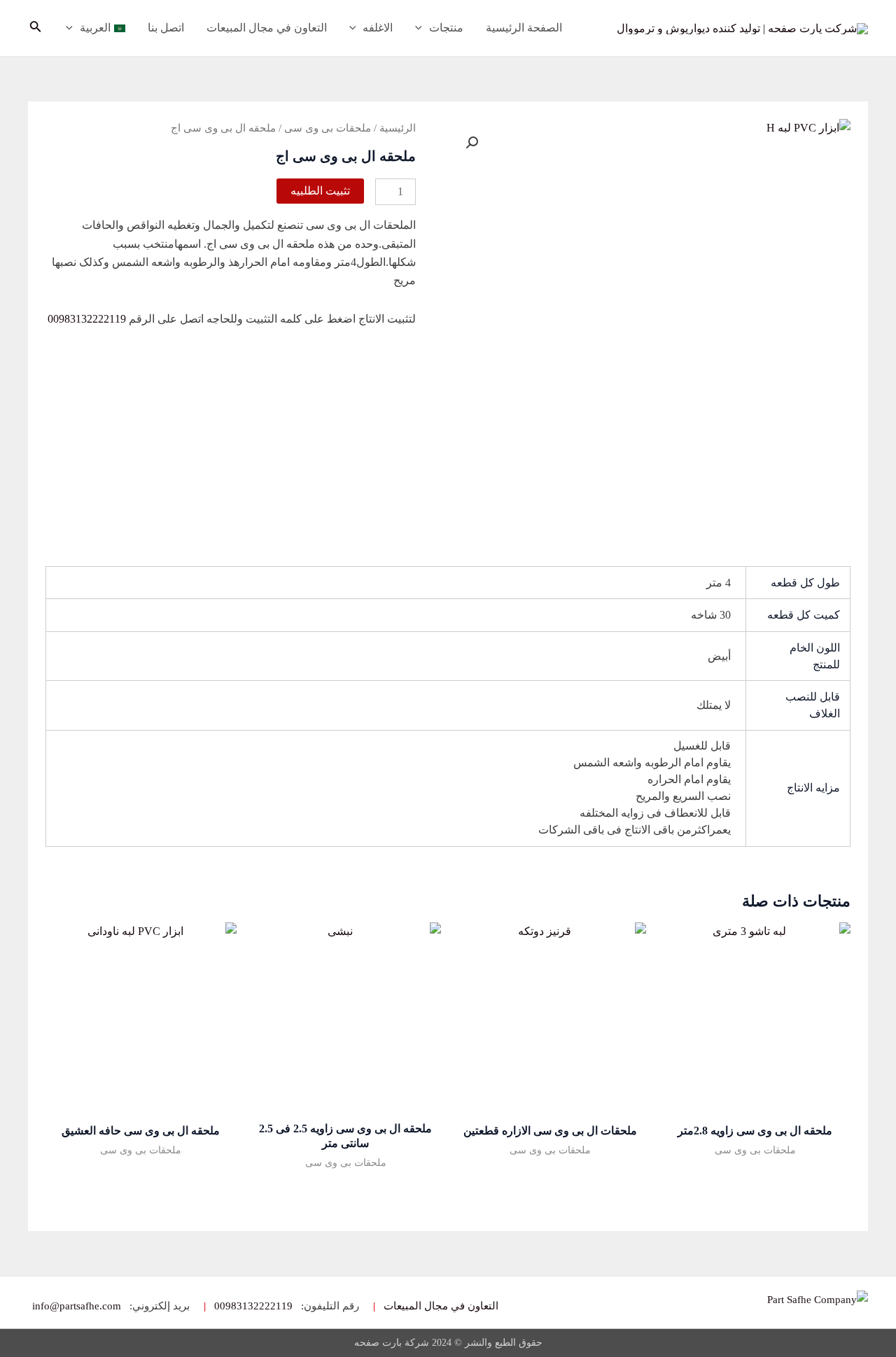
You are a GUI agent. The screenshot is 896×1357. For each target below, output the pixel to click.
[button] (471, 142)
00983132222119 (87, 319)
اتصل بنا (166, 28)
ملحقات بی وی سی (327, 128)
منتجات (446, 28)
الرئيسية (397, 128)
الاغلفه (378, 28)
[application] (422, 28)
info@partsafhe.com (76, 1306)
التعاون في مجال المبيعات (266, 28)
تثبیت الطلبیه (320, 191)
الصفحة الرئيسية (524, 28)
